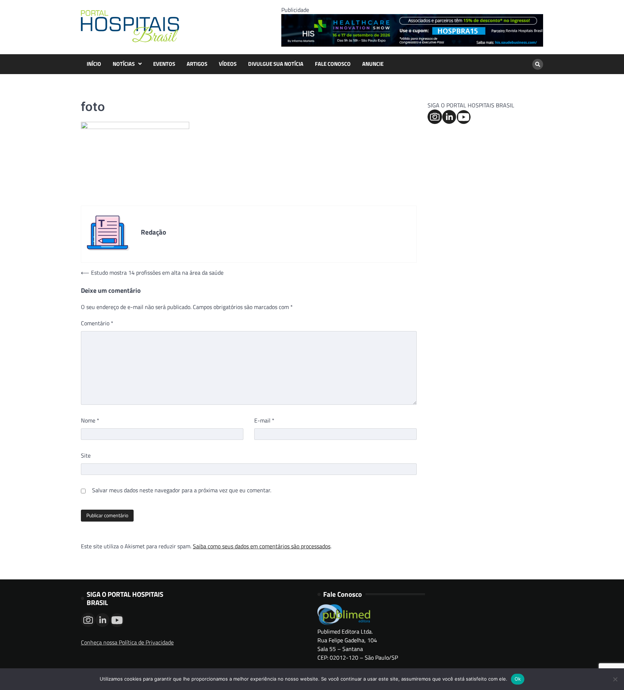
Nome (90, 420)
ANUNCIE (373, 64)
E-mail (264, 420)
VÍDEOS (228, 64)
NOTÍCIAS (124, 64)
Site (86, 455)
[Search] (537, 64)
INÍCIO (94, 64)
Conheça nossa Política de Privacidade (127, 642)
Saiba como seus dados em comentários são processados (261, 546)
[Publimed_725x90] (412, 44)
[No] (615, 679)
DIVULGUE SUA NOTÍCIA (275, 64)
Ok (518, 679)
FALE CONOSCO (333, 64)
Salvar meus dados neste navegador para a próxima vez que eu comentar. (181, 490)
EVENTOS (164, 64)
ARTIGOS (197, 64)
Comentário (97, 323)
